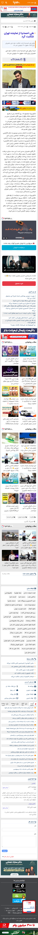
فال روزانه (13, 694)
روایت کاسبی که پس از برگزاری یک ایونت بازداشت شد (20, 739)
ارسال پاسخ (5, 788)
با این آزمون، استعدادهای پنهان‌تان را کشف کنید (22, 318)
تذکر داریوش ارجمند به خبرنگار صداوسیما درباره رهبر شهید (18, 708)
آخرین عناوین (32, 704)
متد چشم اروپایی (18, 617)
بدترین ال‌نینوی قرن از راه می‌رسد (25, 766)
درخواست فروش (19, 247)
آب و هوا (13, 690)
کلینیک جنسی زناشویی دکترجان (26, 629)
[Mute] (7, 238)
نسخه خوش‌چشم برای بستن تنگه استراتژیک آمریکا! (20, 732)
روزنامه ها (31, 686)
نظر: (35, 834)
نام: (35, 826)
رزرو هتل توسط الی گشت (28, 613)
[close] (1, 922)
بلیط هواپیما (17, 593)
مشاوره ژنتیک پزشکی (9, 629)
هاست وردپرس (31, 641)
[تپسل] (3, 218)
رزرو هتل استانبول (30, 617)
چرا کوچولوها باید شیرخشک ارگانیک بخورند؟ (23, 325)
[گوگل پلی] (19, 891)
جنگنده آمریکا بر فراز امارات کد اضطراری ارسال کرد (21, 725)
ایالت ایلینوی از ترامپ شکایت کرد (24, 673)
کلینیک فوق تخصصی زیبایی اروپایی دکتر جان (22, 625)
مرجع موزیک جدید (30, 605)
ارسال (5, 851)
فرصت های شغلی (21, 910)
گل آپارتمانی (7, 617)
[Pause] (4, 238)
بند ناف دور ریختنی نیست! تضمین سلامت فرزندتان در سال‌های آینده (20, 321)
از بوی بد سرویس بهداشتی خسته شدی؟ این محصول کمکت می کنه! (20, 297)
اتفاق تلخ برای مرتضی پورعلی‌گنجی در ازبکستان (22, 735)
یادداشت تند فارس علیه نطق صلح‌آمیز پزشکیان (22, 752)
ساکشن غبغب (31, 597)
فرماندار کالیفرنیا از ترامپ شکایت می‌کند (22, 677)
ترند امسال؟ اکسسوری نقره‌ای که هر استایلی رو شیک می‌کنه (20, 309)
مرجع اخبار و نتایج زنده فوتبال (13, 605)
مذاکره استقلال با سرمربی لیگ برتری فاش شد (22, 715)
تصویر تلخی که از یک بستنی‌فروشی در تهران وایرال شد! (19, 756)
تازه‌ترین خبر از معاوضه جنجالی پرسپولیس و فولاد (21, 745)
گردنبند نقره (13, 597)
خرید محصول (19, 283)
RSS (9, 913)
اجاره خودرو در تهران (20, 609)
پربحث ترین (3, 704)
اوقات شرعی (30, 698)
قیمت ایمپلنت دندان (29, 593)
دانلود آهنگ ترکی (30, 644)
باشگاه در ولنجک (30, 621)
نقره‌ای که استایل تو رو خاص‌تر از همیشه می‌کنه (22, 303)
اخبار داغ (22, 704)
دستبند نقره (22, 597)
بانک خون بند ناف (14, 648)
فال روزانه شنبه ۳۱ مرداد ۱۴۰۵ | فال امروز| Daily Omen (20, 729)
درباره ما (7, 908)
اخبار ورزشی (15, 908)
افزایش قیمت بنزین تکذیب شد (25, 670)
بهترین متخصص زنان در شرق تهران (14, 641)
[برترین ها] (16, 2)
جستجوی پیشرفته (17, 913)
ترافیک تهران (30, 694)
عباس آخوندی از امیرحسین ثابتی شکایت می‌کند (20, 663)
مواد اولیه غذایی (13, 613)
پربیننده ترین (13, 704)
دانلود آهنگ (31, 609)
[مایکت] (19, 901)
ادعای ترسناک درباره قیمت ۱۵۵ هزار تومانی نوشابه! (20, 711)
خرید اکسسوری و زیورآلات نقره (26, 601)
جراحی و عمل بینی (30, 652)
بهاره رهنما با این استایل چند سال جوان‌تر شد (22, 759)
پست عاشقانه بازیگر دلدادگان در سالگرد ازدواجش (21, 773)
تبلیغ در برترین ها (10, 910)
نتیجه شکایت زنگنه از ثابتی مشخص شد (22, 667)
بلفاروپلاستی (8, 593)
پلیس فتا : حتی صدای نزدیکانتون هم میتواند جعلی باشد (19, 306)
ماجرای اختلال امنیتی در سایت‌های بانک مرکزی (22, 763)
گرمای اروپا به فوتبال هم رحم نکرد (25, 749)
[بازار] (19, 896)
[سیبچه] (19, 886)
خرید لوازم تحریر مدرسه (28, 648)
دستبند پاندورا (11, 601)
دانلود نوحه (16, 637)
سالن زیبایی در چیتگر (16, 633)
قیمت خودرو (30, 690)
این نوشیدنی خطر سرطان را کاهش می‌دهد (23, 718)
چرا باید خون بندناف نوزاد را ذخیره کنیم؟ (24, 301)
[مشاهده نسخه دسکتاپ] (2, 2)
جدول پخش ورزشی (10, 698)
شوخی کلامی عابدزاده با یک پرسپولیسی (23, 769)
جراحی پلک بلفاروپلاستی (16, 621)
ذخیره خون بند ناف (30, 633)
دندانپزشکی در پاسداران (28, 637)
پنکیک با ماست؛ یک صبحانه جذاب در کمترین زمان (21, 722)
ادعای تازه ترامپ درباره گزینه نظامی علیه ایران (22, 742)
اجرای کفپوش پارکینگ (16, 644)
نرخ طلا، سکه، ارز (11, 686)
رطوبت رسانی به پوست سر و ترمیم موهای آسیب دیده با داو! (19, 314)
